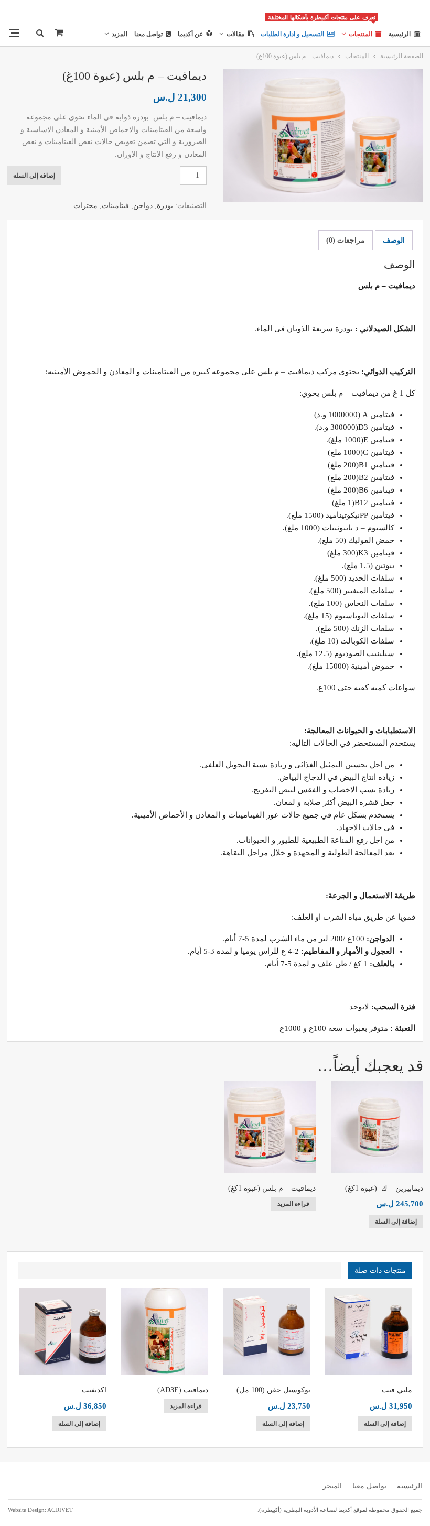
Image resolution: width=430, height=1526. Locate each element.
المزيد (119, 34)
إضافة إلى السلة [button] (396, 1221)
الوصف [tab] (394, 240)
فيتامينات (115, 206)
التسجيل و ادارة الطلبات (292, 34)
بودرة (165, 206)
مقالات (235, 34)
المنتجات (357, 29)
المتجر (332, 1486)
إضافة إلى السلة (34, 175)
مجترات (85, 206)
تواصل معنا (148, 34)
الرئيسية (400, 34)
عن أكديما (190, 34)
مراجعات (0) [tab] (345, 240)
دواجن (143, 206)
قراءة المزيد (293, 1203)
